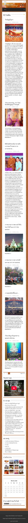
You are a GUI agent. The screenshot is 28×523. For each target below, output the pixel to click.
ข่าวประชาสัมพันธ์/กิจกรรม (11, 443)
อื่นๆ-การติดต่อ (8, 451)
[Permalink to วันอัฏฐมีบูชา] (14, 33)
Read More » (8, 137)
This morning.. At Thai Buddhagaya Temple (12, 103)
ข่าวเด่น (6, 444)
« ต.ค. (5, 495)
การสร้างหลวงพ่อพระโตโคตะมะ (12, 441)
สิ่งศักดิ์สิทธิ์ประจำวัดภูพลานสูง (11, 450)
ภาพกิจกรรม (8, 448)
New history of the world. (10, 405)
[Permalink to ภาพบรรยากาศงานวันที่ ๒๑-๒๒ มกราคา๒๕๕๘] (14, 276)
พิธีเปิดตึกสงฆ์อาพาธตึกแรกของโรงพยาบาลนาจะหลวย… (13, 146)
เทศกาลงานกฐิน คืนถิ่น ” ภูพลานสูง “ (13, 410)
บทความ (7, 446)
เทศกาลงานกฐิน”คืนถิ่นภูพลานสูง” (12, 403)
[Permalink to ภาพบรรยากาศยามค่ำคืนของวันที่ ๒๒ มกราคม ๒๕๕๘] (14, 243)
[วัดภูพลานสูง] (14, 5)
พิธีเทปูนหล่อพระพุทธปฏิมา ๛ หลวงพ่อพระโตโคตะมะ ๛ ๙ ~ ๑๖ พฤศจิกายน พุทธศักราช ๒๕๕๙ (13, 417)
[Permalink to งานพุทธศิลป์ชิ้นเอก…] (14, 306)
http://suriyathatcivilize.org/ (15, 503)
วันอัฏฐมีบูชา (9, 20)
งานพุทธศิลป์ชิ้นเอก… (12, 293)
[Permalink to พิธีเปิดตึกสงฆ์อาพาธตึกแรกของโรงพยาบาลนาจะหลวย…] (14, 162)
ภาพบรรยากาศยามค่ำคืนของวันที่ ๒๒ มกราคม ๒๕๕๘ (13, 227)
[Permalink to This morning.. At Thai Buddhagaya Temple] (14, 117)
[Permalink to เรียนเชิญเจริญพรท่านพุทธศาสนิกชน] (14, 351)
